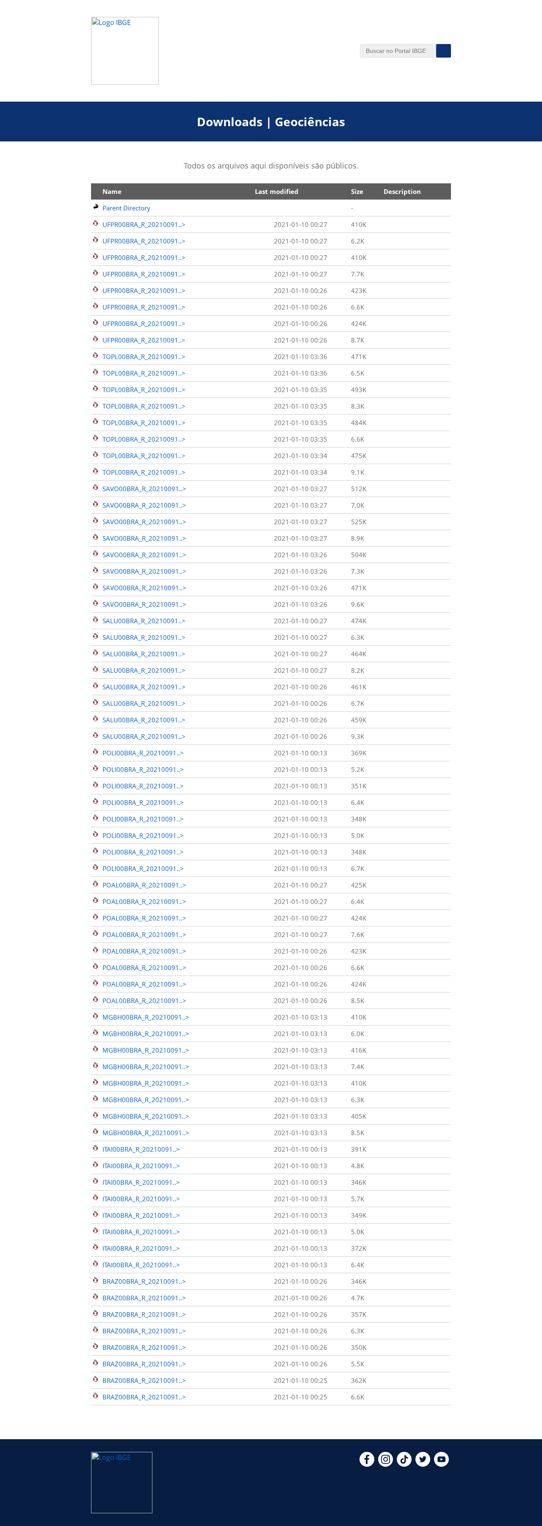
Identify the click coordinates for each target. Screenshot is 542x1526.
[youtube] (441, 1464)
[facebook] (366, 1464)
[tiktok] (404, 1464)
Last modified (277, 191)
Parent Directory (126, 208)
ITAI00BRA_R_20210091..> (141, 1149)
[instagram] (385, 1464)
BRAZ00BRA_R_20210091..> (144, 1281)
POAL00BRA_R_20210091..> (144, 885)
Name (112, 191)
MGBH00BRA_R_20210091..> (145, 1017)
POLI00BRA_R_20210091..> (143, 753)
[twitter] (422, 1464)
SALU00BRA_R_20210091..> (143, 620)
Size (357, 191)
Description (402, 191)
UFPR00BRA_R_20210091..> (143, 224)
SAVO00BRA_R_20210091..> (144, 488)
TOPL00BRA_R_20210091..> (143, 356)
